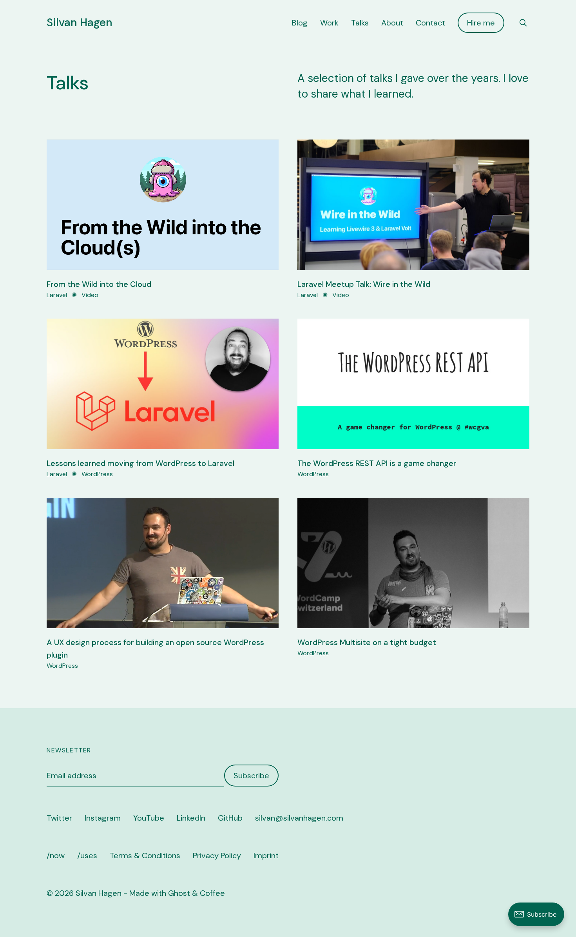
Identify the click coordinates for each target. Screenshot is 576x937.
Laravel (57, 295)
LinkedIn (191, 818)
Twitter (59, 818)
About (392, 23)
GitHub (230, 818)
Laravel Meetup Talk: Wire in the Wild (363, 284)
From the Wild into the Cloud (99, 284)
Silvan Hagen (79, 22)
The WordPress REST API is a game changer (376, 463)
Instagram (103, 818)
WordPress (97, 474)
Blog (300, 23)
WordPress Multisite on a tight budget (366, 642)
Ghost (179, 893)
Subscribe (251, 775)
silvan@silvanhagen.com (299, 818)
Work (329, 23)
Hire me (481, 23)
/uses (87, 855)
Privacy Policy (217, 855)
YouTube (148, 818)
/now (56, 855)
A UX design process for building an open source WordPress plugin (155, 648)
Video (90, 295)
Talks (360, 23)
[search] (523, 22)
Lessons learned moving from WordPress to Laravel (140, 463)
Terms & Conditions (145, 855)
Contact (430, 23)
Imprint (266, 855)
